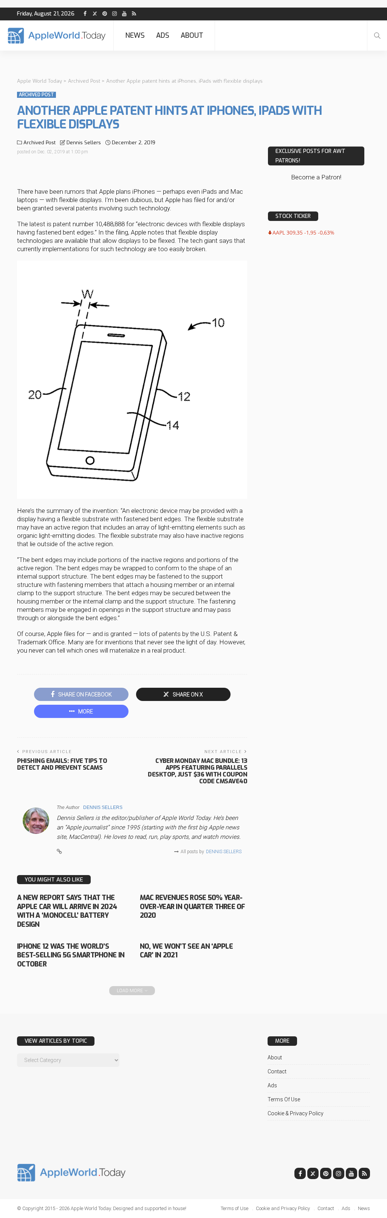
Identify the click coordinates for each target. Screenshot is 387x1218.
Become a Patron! (316, 177)
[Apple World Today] (57, 35)
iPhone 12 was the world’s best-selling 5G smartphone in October (70, 955)
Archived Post (36, 95)
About (192, 35)
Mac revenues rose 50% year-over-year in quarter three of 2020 (192, 906)
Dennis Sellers (84, 142)
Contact (277, 1071)
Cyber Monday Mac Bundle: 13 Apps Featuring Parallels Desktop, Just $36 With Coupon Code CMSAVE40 (197, 771)
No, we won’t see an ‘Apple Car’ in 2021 (186, 951)
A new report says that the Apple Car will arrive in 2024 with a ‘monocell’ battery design (67, 911)
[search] (377, 35)
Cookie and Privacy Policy (283, 1208)
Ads (162, 35)
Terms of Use (284, 1099)
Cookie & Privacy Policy (296, 1113)
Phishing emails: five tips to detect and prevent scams (62, 764)
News (135, 35)
